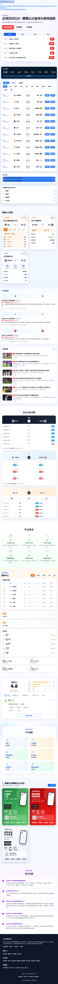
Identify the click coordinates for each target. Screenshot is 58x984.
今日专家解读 (5, 9)
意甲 (50, 575)
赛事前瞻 (21, 82)
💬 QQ (10, 946)
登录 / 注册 (29, 76)
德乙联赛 (28, 960)
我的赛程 (19, 27)
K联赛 (38, 575)
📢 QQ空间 (5, 946)
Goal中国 (17, 967)
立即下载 (52, 785)
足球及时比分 (7, 1)
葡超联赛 (23, 960)
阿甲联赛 (33, 960)
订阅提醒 (29, 27)
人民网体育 (5, 967)
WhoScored (11, 967)
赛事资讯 (11, 9)
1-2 (23, 229)
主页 (1, 9)
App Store (8, 805)
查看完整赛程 (8, 27)
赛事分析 (52, 108)
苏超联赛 (18, 960)
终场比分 (6, 82)
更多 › (54, 349)
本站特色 (16, 9)
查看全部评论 (29, 715)
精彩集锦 (52, 101)
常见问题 (5, 953)
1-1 (19, 229)
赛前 (52, 39)
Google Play (7, 808)
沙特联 (44, 575)
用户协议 (26, 976)
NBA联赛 (13, 960)
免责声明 (31, 976)
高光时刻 (52, 95)
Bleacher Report (24, 967)
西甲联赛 (38, 960)
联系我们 (37, 976)
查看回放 (47, 95)
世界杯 (9, 960)
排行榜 (24, 9)
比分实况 (13, 82)
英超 (55, 575)
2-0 (10, 229)
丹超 (33, 575)
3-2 (15, 229)
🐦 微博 (21, 946)
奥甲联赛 (5, 960)
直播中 (51, 43)
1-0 (6, 229)
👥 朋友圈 (16, 946)
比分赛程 (20, 9)
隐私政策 (20, 976)
